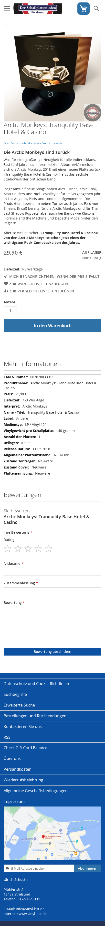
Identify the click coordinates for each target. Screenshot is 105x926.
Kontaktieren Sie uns (23, 726)
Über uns (12, 758)
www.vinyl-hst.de (33, 913)
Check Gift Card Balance (25, 747)
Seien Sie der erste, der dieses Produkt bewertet (34, 143)
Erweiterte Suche (19, 705)
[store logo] (37, 9)
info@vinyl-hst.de (30, 908)
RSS (7, 737)
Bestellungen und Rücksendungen (35, 715)
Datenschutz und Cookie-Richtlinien (36, 683)
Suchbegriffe (15, 694)
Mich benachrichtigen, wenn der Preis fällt (54, 276)
